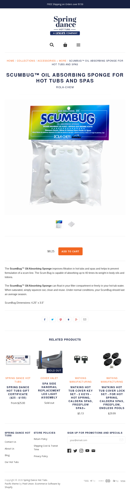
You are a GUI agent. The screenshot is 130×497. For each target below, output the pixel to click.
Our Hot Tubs (12, 462)
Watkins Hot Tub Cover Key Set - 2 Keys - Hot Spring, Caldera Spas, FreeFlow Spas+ (80, 397)
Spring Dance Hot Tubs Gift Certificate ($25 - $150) (18, 392)
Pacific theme (12, 483)
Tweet (52, 319)
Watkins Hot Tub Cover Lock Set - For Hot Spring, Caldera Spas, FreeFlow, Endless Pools (112, 397)
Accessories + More (52, 60)
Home (10, 60)
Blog (7, 455)
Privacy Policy (41, 456)
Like (45, 319)
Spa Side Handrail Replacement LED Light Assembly (49, 390)
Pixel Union (28, 483)
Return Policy (40, 438)
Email (84, 319)
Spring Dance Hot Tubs (35, 480)
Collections (26, 60)
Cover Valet (49, 378)
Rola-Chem (65, 87)
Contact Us (10, 441)
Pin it (60, 319)
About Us (9, 448)
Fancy (68, 319)
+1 (76, 319)
